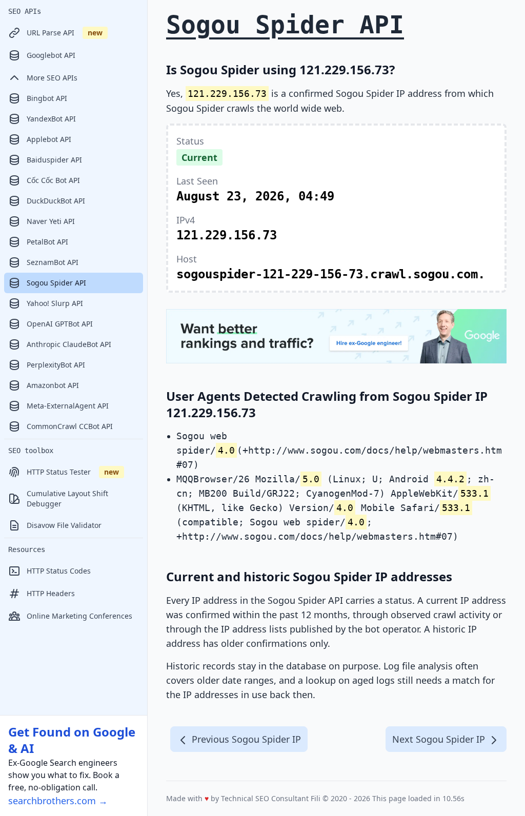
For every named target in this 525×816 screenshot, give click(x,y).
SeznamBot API (52, 262)
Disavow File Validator (64, 525)
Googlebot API (51, 55)
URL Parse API (65, 32)
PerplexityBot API (56, 365)
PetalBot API (47, 242)
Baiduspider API (54, 160)
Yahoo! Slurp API (55, 303)
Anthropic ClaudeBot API (69, 344)
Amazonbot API (53, 385)
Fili (315, 798)
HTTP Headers (51, 593)
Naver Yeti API (51, 221)
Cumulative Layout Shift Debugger (67, 498)
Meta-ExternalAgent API (68, 406)
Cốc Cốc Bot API (53, 180)
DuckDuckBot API (56, 201)
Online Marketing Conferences (79, 616)
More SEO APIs (52, 78)
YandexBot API (51, 119)
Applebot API (49, 139)
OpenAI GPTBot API (60, 324)
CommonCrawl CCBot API (70, 426)
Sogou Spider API (56, 283)
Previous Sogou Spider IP (245, 739)
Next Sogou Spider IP (440, 739)
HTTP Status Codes (59, 571)
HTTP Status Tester (73, 472)
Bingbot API (47, 98)
